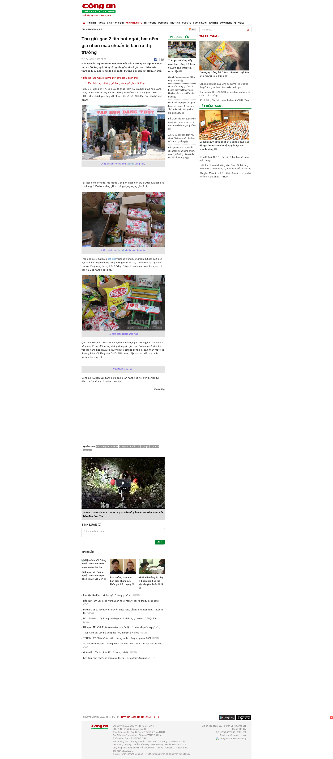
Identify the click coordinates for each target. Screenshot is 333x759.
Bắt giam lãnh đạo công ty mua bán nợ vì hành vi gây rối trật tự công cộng (121, 601)
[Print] (162, 59)
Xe (235, 23)
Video (241, 23)
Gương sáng (200, 23)
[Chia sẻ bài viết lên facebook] (155, 59)
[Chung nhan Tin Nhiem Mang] (231, 738)
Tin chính (92, 23)
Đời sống (163, 23)
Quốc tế (186, 23)
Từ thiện (213, 23)
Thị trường (150, 23)
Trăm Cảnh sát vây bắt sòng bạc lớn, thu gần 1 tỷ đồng (111, 632)
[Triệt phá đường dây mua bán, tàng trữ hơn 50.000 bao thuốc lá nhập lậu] (182, 49)
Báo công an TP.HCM (107, 446)
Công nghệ (226, 23)
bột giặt (111, 258)
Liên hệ (114, 717)
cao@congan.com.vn (236, 735)
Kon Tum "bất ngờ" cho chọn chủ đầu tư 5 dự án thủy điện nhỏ (115, 658)
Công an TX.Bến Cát (129, 446)
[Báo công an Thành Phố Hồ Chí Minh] (99, 7)
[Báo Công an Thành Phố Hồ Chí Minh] (84, 22)
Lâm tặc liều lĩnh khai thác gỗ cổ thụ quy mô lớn (107, 595)
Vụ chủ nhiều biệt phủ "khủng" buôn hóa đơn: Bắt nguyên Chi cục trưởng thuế (122, 643)
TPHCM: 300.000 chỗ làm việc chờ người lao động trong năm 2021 (117, 638)
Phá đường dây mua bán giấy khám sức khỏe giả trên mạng (121, 581)
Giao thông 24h (115, 23)
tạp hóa (130, 164)
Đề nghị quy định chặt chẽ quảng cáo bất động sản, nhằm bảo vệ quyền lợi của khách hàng (224, 145)
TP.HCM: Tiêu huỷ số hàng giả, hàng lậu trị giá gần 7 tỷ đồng (113, 83)
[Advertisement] (188, 10)
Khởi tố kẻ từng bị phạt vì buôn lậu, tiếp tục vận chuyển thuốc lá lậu (151, 581)
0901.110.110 (152, 717)
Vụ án (102, 23)
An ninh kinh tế (134, 23)
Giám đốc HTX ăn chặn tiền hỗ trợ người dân (106, 652)
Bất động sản (210, 106)
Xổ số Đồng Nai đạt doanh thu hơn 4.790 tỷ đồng (224, 100)
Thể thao (175, 23)
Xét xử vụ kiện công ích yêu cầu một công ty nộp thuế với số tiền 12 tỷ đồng (181, 138)
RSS (193, 29)
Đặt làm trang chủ (96, 717)
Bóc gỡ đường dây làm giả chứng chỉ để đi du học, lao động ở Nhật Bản (119, 618)
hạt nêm (122, 250)
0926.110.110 (137, 717)
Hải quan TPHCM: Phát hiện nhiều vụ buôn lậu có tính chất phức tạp (117, 627)
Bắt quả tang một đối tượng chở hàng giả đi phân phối (110, 78)
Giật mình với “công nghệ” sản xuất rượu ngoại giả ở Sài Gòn (93, 575)
